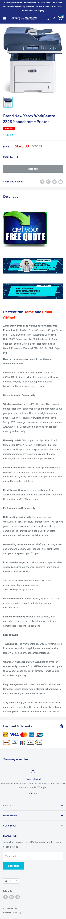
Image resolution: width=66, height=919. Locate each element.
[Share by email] (60, 181)
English (8, 881)
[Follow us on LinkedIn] (17, 897)
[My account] (53, 18)
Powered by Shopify (12, 912)
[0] (60, 18)
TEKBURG (8, 135)
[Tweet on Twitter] (54, 181)
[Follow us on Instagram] (11, 897)
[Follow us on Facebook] (5, 897)
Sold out (33, 168)
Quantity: (8, 156)
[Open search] (47, 18)
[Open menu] (4, 18)
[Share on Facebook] (42, 181)
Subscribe (14, 865)
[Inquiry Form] (33, 229)
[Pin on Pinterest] (48, 181)
